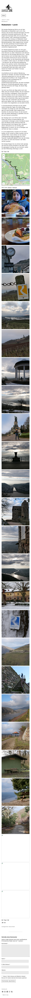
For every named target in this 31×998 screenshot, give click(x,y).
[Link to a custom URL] (10, 992)
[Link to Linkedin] (7, 992)
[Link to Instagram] (5, 992)
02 (2, 151)
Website (3, 970)
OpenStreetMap (18, 184)
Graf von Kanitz (15, 136)
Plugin (27, 184)
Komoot (15, 187)
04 (8, 151)
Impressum (4, 989)
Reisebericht (5, 21)
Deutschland (12, 926)
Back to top (5, 994)
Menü (3, 15)
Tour (5, 151)
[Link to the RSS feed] (12, 992)
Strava (9, 187)
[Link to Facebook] (3, 992)
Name (3, 958)
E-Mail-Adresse (6, 964)
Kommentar (5, 943)
